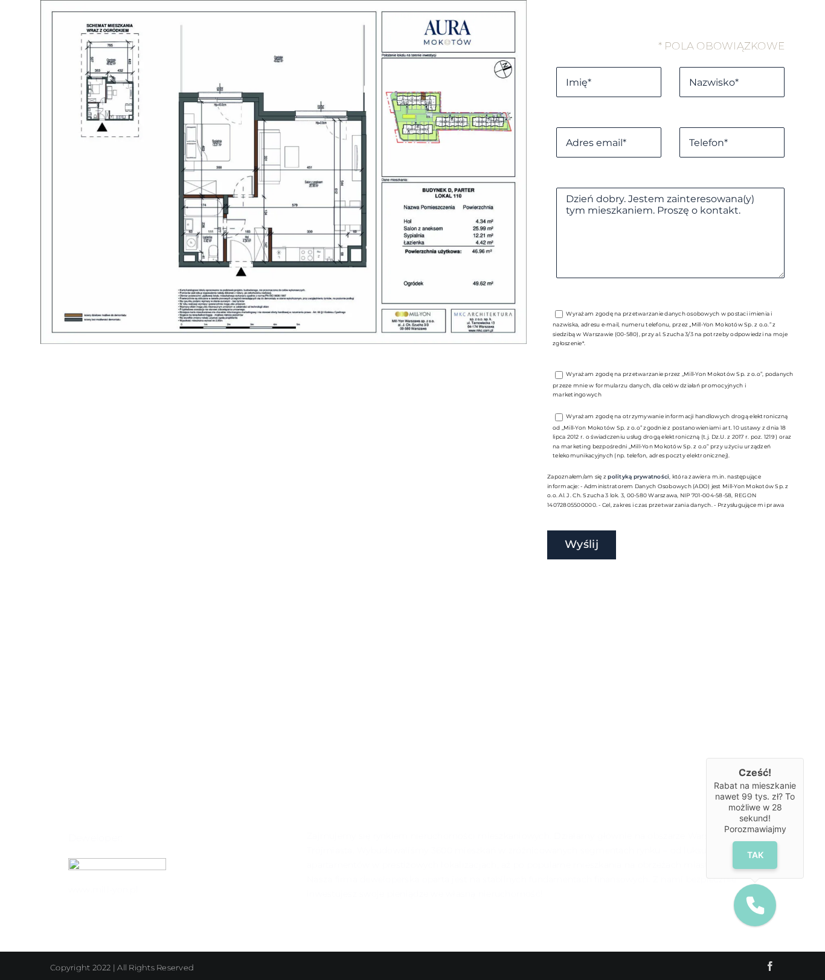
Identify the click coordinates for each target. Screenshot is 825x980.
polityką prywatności (638, 476)
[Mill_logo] (117, 863)
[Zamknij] (803, 757)
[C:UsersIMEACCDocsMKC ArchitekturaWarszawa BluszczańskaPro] (283, 340)
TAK (755, 855)
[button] (755, 905)
